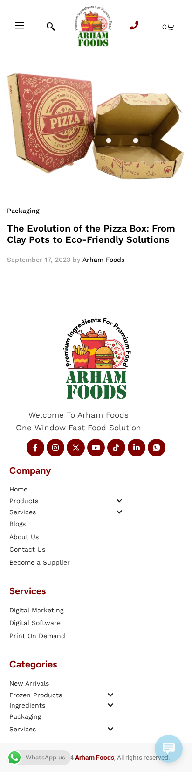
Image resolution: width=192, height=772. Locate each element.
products (23, 501)
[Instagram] (55, 447)
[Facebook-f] (35, 447)
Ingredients (27, 705)
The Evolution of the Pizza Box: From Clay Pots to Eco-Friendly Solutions (91, 234)
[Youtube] (96, 447)
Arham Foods (103, 259)
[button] (65, 500)
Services (22, 512)
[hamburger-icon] (19, 26)
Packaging (23, 210)
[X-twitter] (75, 447)
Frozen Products (35, 695)
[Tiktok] (116, 447)
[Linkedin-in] (136, 447)
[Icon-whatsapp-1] (156, 447)
